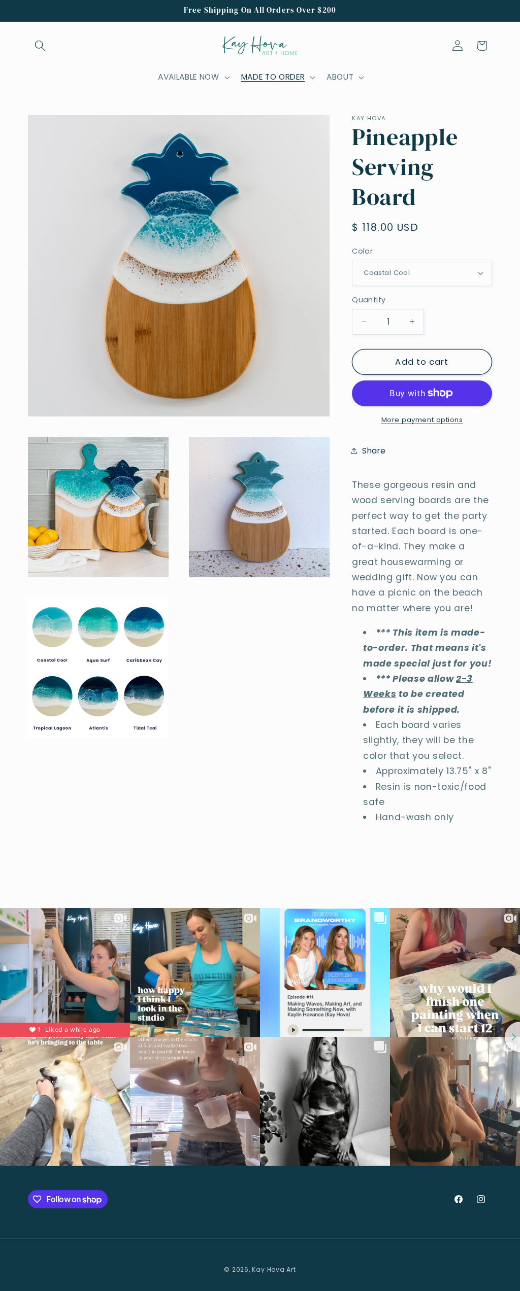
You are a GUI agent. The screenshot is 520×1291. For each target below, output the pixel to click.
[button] (40, 45)
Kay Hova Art (274, 1269)
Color (362, 251)
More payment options (422, 420)
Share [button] (373, 450)
